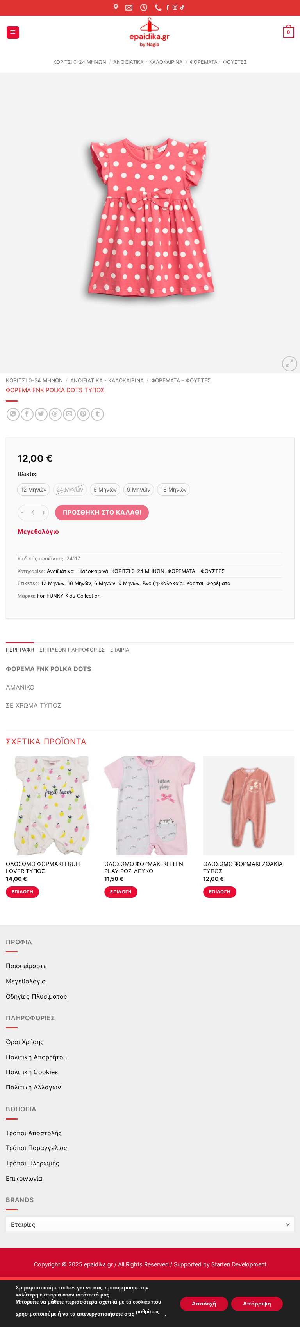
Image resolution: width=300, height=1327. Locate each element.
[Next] (284, 223)
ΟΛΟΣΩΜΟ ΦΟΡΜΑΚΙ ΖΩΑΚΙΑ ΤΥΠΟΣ (243, 868)
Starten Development (238, 1264)
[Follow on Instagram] (175, 8)
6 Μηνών (104, 583)
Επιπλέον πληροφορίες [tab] (72, 650)
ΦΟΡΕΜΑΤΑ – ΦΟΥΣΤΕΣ (218, 62)
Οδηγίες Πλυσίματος (36, 996)
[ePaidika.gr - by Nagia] (150, 32)
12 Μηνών (52, 583)
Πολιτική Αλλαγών (33, 1087)
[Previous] (16, 223)
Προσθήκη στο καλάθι (102, 512)
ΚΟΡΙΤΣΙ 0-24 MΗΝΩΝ (79, 62)
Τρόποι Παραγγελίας (36, 1148)
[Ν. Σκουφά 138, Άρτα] (117, 8)
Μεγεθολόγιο (38, 531)
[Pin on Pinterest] (83, 414)
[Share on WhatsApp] (13, 414)
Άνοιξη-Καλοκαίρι (163, 583)
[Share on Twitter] (41, 414)
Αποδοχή (204, 1303)
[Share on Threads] (55, 414)
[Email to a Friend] (69, 414)
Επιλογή (22, 892)
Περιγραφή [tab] (20, 650)
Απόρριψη (257, 1303)
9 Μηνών (128, 583)
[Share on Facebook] (27, 414)
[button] (13, 32)
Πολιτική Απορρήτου (36, 1057)
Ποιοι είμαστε (26, 966)
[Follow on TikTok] (182, 8)
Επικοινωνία (24, 1178)
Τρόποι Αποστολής (34, 1133)
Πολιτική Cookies (32, 1072)
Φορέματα (218, 583)
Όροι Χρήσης (25, 1042)
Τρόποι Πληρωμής (32, 1163)
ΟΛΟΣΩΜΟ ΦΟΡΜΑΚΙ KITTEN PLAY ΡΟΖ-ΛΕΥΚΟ (143, 868)
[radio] (34, 489)
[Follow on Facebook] (167, 8)
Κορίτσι (195, 583)
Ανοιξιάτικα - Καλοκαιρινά (148, 62)
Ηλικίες (27, 474)
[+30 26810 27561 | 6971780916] (159, 8)
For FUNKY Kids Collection (68, 596)
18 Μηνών (79, 583)
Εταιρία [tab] (119, 650)
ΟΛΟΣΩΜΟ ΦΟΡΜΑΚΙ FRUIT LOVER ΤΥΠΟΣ (43, 868)
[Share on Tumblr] (97, 414)
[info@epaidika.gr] (129, 8)
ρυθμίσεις (148, 1311)
